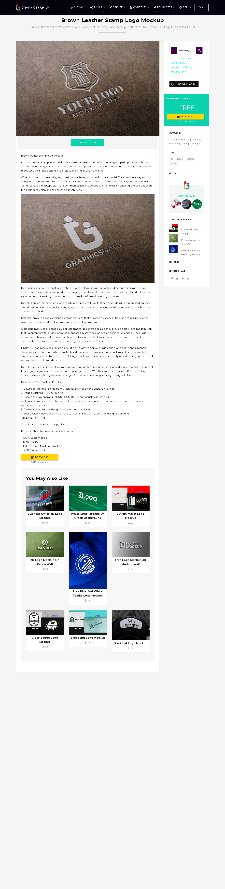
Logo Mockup (193, 139)
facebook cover (179, 72)
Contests (140, 7)
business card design (182, 67)
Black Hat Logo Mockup (130, 643)
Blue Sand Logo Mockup (87, 637)
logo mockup (188, 58)
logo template (178, 62)
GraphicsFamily (186, 196)
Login (201, 7)
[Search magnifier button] (199, 50)
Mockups (195, 143)
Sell (186, 7)
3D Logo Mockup (177, 139)
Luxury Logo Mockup (179, 143)
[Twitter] (177, 279)
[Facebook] (172, 279)
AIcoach (80, 7)
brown (180, 159)
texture (174, 163)
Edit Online (89, 142)
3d (172, 159)
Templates (164, 7)
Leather (190, 159)
